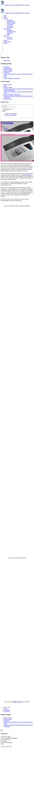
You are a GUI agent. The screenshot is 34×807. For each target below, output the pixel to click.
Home (5, 15)
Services (6, 18)
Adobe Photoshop (26, 175)
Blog (5, 17)
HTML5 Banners (11, 31)
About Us (6, 36)
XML (8, 34)
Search (5, 40)
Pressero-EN (7, 60)
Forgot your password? (11, 115)
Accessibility (10, 27)
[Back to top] (1, 729)
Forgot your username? (11, 113)
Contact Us (10, 38)
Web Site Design (11, 23)
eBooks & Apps (11, 21)
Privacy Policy (7, 41)
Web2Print (9, 33)
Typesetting (10, 20)
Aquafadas (9, 30)
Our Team (9, 37)
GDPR (5, 43)
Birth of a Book (8, 719)
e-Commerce (10, 24)
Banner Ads (10, 26)
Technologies (7, 28)
